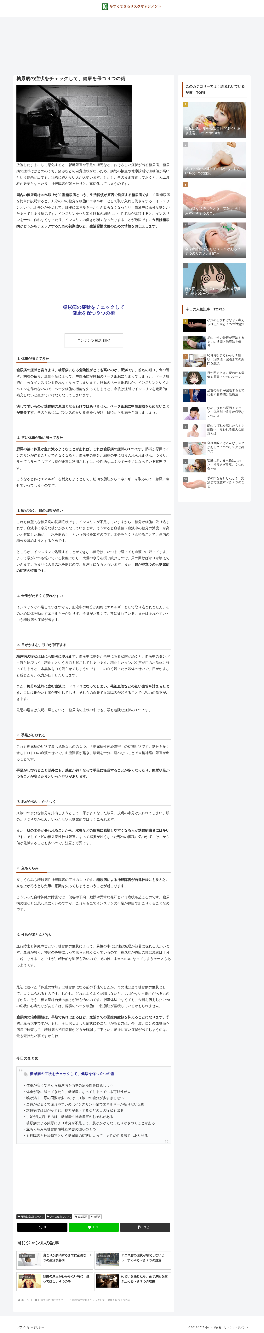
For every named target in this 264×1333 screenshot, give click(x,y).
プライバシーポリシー (30, 1327)
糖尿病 (97, 1216)
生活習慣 (82, 1216)
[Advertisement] (132, 46)
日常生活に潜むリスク (32, 1216)
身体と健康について (60, 1216)
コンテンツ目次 (89, 340)
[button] (145, 1227)
